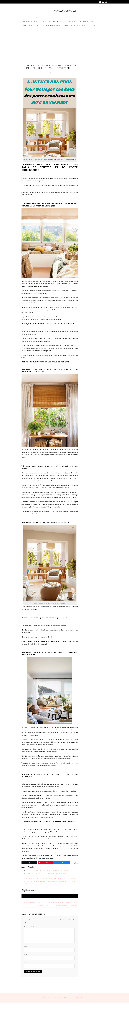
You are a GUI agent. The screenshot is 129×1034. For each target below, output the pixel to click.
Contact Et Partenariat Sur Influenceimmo (56, 25)
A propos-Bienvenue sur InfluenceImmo (83, 25)
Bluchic (72, 997)
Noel (92, 21)
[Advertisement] (64, 42)
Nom (26, 946)
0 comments (49, 896)
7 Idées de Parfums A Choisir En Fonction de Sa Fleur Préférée (57, 905)
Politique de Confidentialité (31, 25)
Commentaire (29, 927)
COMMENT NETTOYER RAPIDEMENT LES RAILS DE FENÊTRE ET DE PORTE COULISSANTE (49, 66)
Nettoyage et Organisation (53, 62)
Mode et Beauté (52, 21)
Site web (27, 963)
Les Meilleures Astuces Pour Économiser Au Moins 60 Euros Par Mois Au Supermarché (50, 902)
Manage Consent (80, 997)
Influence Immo (55, 997)
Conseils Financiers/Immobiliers (76, 18)
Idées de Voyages (83, 21)
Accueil (25, 18)
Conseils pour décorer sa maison (53, 18)
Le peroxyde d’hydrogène (30, 727)
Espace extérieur (35, 18)
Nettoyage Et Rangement (67, 21)
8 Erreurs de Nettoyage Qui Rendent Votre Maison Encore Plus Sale (47, 870)
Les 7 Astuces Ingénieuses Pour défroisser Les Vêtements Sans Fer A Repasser (50, 878)
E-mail (26, 954)
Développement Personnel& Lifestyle (34, 21)
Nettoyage (39, 62)
